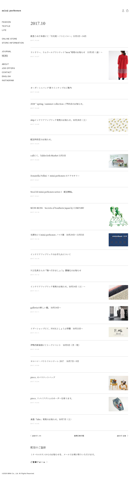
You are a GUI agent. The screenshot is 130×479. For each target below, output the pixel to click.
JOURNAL (6, 51)
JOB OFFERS (8, 68)
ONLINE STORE (9, 39)
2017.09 (121, 435)
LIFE (4, 30)
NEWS (5, 55)
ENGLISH (6, 76)
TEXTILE (6, 26)
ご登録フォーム (37, 462)
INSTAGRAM (8, 80)
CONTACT (7, 72)
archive (79, 435)
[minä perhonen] (11, 11)
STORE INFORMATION (13, 43)
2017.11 (37, 435)
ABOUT (5, 64)
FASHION (6, 22)
